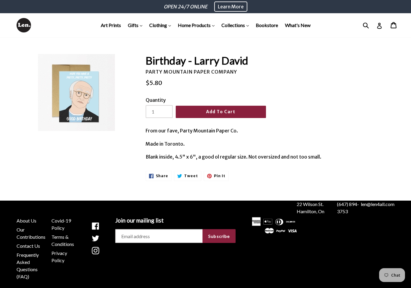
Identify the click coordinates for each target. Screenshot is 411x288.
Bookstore (267, 25)
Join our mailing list (139, 220)
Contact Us (28, 246)
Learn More (231, 7)
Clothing (161, 25)
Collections (236, 25)
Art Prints (111, 25)
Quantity (156, 100)
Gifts (136, 25)
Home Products (198, 25)
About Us (26, 220)
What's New (298, 25)
